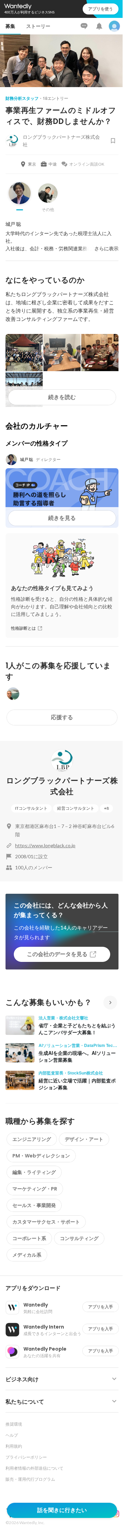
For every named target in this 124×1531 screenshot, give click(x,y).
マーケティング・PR (34, 1188)
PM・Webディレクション (41, 1155)
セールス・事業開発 (34, 1205)
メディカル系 (26, 1254)
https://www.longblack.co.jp (45, 845)
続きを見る (62, 518)
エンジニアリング (31, 1139)
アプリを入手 (100, 1307)
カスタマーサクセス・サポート (46, 1221)
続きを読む (62, 397)
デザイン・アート (84, 1139)
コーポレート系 (29, 1238)
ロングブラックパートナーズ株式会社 (62, 786)
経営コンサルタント (75, 808)
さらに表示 (106, 248)
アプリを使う (100, 9)
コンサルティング (79, 1238)
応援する (62, 717)
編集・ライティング (34, 1172)
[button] (65, 1288)
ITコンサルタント (31, 808)
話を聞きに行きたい (62, 1510)
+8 (106, 808)
